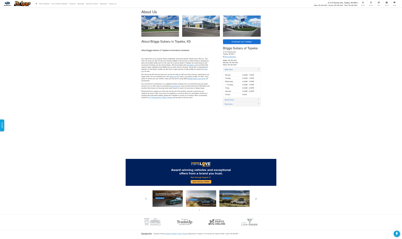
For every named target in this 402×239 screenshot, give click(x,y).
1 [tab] (199, 210)
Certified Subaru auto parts (196, 78)
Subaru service (174, 76)
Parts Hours (229, 104)
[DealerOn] (146, 233)
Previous (146, 198)
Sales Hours (229, 69)
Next (256, 198)
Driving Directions (230, 57)
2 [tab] (203, 210)
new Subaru (191, 65)
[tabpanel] (168, 198)
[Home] (36, 3)
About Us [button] (112, 4)
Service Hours (229, 100)
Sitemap (174, 233)
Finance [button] (72, 4)
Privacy (180, 233)
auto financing (175, 86)
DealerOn (168, 233)
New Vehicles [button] (44, 4)
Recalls (185, 233)
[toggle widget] (397, 234)
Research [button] (103, 4)
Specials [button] (80, 4)
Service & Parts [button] (92, 4)
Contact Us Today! (242, 41)
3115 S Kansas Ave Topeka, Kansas (160, 97)
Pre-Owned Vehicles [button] (59, 4)
